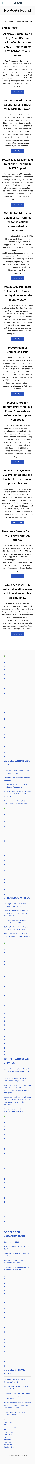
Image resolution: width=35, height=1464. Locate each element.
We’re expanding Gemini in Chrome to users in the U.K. (17, 1388)
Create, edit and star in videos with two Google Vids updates (16, 786)
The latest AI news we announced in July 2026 (17, 779)
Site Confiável (9, 1447)
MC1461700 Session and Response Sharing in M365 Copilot (17, 164)
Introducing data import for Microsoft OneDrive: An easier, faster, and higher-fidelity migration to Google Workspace (17, 1089)
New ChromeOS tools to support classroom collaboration (15, 921)
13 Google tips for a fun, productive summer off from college (16, 1268)
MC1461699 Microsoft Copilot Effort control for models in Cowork (17, 104)
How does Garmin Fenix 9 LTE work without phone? (17, 535)
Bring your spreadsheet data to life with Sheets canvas (16, 772)
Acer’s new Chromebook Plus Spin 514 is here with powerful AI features (17, 935)
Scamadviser (8, 1432)
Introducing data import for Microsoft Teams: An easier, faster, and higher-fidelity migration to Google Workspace (17, 1100)
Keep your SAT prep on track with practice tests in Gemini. (16, 1261)
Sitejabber (7, 1437)
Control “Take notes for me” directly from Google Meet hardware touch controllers (17, 1071)
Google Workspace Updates (17, 1061)
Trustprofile (8, 1435)
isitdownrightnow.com (12, 1427)
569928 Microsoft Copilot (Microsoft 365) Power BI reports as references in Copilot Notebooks (17, 411)
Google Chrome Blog (14, 1371)
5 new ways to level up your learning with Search (17, 1254)
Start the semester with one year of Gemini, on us (16, 1248)
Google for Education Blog (14, 1234)
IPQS (5, 1425)
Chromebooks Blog (17, 897)
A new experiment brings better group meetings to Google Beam (15, 802)
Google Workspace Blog (17, 763)
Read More (18, 92)
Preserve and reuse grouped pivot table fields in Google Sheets (16, 1079)
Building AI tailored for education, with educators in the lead (16, 905)
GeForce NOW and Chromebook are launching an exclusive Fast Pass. (17, 928)
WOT (5, 1430)
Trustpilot (7, 1442)
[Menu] (3, 3)
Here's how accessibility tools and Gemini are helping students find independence (16, 913)
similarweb (8, 1445)
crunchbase (8, 1422)
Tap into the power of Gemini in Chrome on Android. (15, 1381)
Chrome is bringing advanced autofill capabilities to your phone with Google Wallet (17, 1395)
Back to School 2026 (11, 1242)
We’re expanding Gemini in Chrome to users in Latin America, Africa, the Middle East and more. (17, 1405)
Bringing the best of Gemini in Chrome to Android (14, 1413)
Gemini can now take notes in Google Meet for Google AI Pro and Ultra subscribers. (17, 794)
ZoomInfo (7, 1440)
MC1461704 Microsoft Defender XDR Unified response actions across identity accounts (18, 222)
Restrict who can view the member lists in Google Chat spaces (16, 1110)
